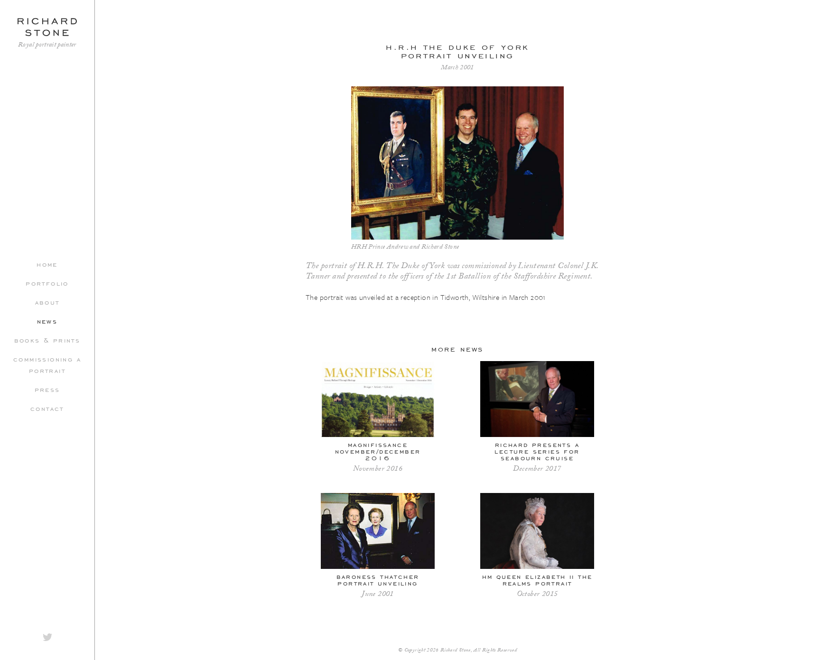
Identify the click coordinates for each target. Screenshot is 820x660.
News (47, 321)
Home (47, 264)
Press (47, 389)
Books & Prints (47, 340)
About (47, 302)
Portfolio (47, 283)
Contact (47, 408)
